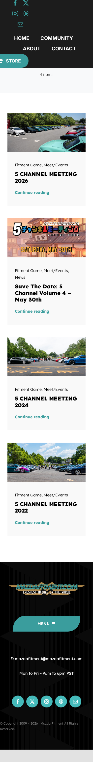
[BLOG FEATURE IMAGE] (46, 114)
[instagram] (15, 13)
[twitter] (26, 3)
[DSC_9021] (46, 339)
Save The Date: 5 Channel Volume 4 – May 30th (43, 293)
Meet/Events (56, 164)
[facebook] (15, 3)
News (20, 277)
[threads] (26, 13)
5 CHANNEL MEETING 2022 (46, 507)
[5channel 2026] (46, 220)
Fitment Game (28, 164)
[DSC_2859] (46, 444)
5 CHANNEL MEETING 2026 (46, 177)
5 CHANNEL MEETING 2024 (46, 401)
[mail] (20, 24)
